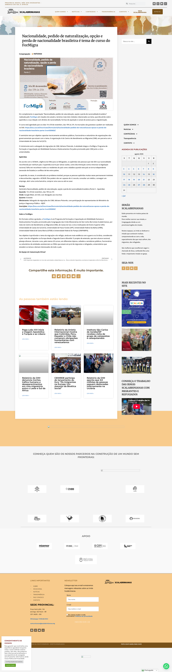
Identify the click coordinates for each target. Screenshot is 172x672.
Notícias (76, 11)
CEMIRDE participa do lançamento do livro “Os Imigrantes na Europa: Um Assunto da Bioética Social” (65, 383)
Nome (69, 595)
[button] (54, 276)
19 (134, 180)
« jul (123, 196)
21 (144, 180)
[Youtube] (161, 3)
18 (129, 180)
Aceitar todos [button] (10, 665)
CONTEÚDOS (91, 11)
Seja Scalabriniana (139, 11)
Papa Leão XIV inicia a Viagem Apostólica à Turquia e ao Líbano (33, 332)
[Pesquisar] (148, 41)
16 (153, 174)
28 (144, 185)
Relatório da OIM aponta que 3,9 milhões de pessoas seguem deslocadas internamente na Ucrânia (97, 383)
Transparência (108, 11)
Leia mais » (25, 339)
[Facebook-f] (123, 268)
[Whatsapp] (165, 3)
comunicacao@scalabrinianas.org (42, 623)
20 (139, 180)
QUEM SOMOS (60, 11)
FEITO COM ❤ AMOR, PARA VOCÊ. (131, 644)
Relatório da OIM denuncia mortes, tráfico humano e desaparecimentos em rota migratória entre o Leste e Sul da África (33, 384)
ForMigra (33, 117)
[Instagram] (157, 3)
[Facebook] (154, 3)
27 (139, 185)
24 (124, 185)
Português (148, 670)
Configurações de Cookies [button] (14, 661)
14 (144, 174)
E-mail (69, 604)
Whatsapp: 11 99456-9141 (39, 619)
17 (124, 180)
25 (129, 185)
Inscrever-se (82, 622)
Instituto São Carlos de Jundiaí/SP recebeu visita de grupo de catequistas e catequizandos (98, 334)
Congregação (24, 54)
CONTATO (123, 11)
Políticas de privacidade (84, 616)
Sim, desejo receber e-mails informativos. (79, 615)
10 (124, 174)
